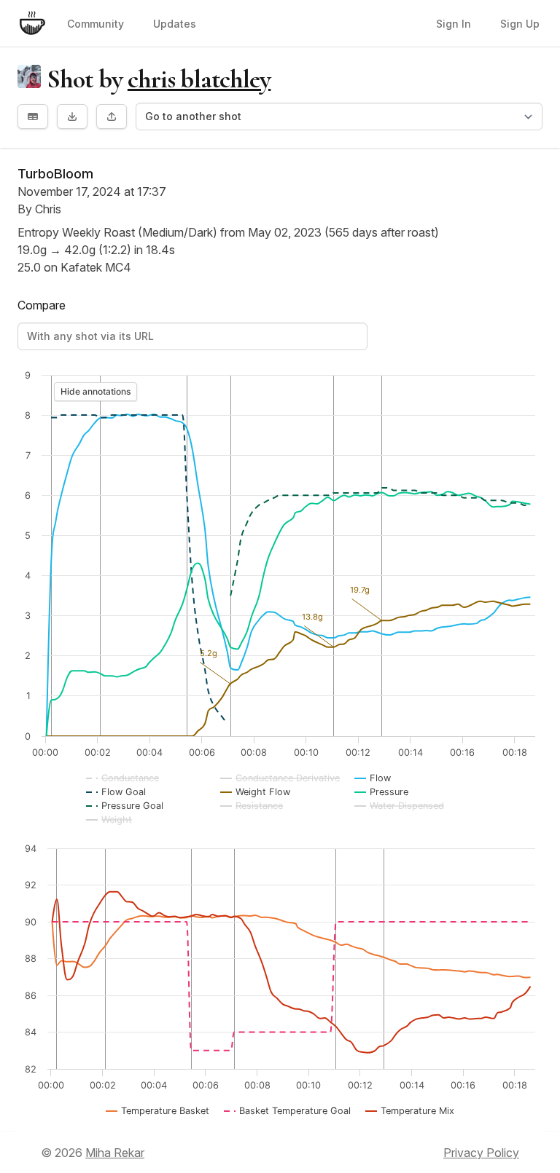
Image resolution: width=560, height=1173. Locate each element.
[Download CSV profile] (33, 116)
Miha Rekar (114, 1152)
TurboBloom (55, 173)
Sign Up (520, 23)
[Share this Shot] (111, 116)
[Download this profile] (72, 116)
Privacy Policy (481, 1152)
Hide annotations (96, 391)
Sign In (453, 23)
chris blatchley (199, 79)
